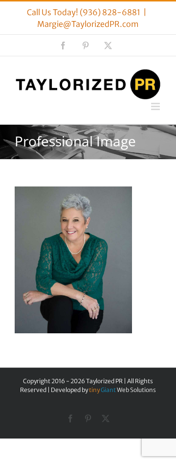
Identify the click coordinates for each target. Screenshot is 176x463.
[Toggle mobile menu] (156, 106)
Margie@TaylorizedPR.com (88, 24)
